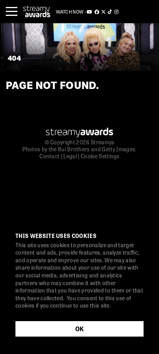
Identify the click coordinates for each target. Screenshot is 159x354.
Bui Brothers (74, 149)
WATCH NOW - (71, 11)
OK (79, 328)
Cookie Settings (100, 156)
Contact (49, 156)
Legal (70, 156)
